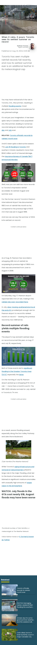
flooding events (15, 106)
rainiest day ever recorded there (15, 302)
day (3, 130)
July (10, 130)
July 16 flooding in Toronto (15, 147)
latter (21, 374)
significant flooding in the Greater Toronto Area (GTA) (17, 371)
